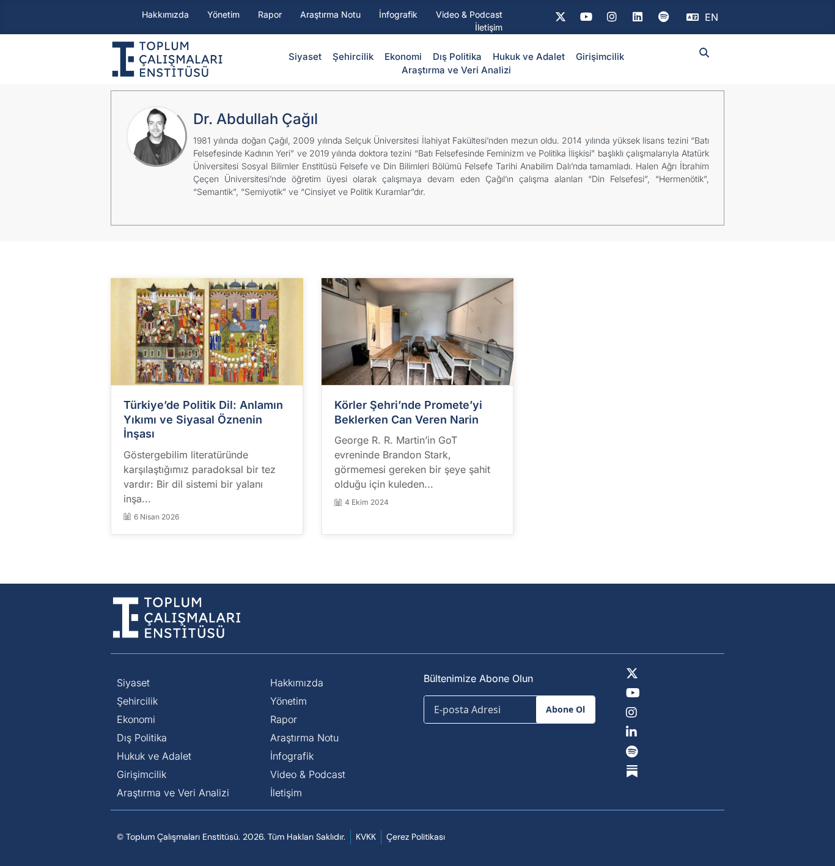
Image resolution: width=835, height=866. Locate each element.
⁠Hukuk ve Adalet (529, 56)
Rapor (270, 14)
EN (711, 17)
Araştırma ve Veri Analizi (456, 70)
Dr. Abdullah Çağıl (255, 119)
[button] (704, 53)
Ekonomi (403, 56)
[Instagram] (612, 17)
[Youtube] (586, 17)
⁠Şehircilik (353, 56)
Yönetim (223, 14)
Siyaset (305, 56)
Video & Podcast (469, 14)
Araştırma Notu (330, 14)
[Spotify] (663, 17)
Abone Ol (565, 709)
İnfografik (398, 14)
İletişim (488, 27)
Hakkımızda (165, 14)
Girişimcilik (600, 56)
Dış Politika (457, 56)
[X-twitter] (561, 17)
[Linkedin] (638, 17)
